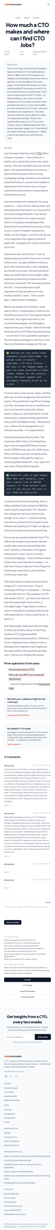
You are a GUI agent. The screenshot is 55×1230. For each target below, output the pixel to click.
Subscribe (43, 1037)
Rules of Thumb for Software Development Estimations (25, 968)
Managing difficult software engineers (20, 1183)
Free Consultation (11, 1141)
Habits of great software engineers (18, 973)
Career (7, 1122)
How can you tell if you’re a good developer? (21, 946)
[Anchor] (2, 663)
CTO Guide (27, 985)
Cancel (48, 902)
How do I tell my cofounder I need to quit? (20, 951)
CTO (39, 153)
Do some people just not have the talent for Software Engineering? (25, 955)
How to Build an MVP (12, 1210)
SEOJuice (12, 1227)
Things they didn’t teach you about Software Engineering (26, 970)
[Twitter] (11, 1076)
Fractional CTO (10, 1137)
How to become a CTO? (22, 669)
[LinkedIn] (6, 1076)
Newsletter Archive (12, 1100)
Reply (6, 805)
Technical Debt (10, 1202)
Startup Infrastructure (13, 1206)
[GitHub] (16, 1076)
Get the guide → (14, 744)
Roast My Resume (27, 991)
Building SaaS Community (15, 1214)
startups (36, 18)
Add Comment (12, 922)
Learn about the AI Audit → (19, 715)
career (18, 18)
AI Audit (27, 980)
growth (26, 18)
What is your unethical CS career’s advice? (20, 959)
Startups (8, 1109)
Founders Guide (11, 1088)
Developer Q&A (27, 997)
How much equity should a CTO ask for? (19, 940)
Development (10, 1118)
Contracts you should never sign (17, 1160)
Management (9, 1114)
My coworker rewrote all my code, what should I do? (24, 948)
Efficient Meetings (11, 1194)
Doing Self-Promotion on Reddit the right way (22, 943)
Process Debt (9, 1198)
